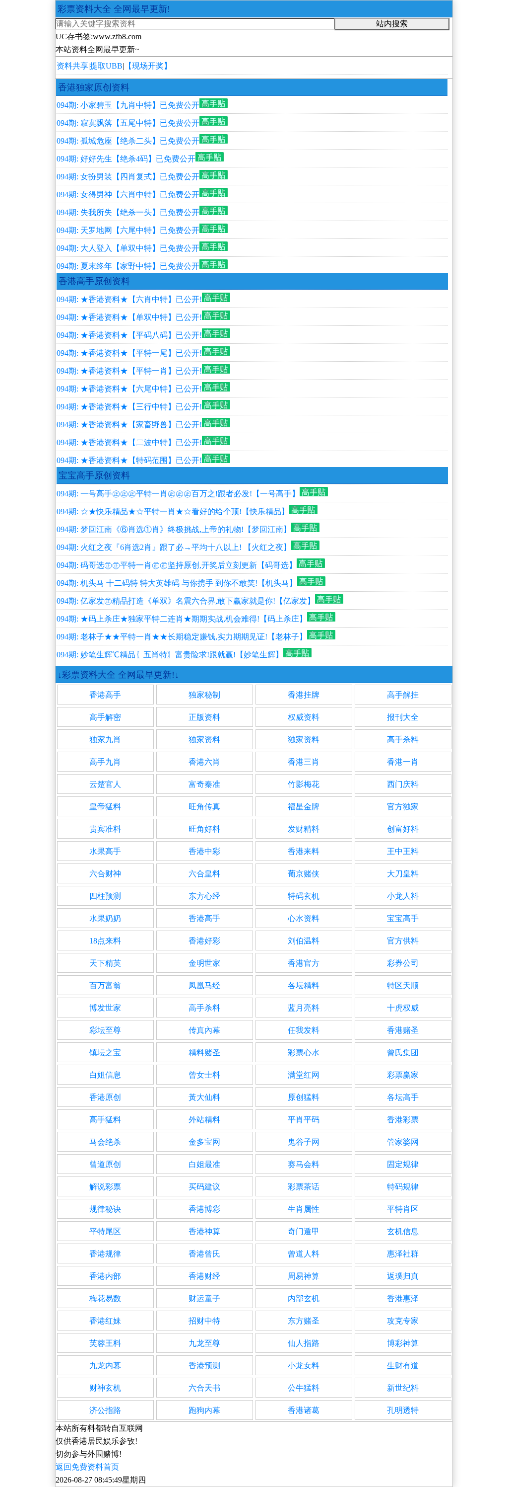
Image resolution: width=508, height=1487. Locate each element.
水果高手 (105, 851)
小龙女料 (303, 1365)
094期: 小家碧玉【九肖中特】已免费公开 (128, 105)
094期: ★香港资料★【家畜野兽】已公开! (129, 424)
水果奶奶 (105, 918)
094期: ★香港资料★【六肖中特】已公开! (129, 299)
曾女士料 (204, 1075)
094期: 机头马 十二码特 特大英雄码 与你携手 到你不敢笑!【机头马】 (177, 583)
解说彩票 (105, 1186)
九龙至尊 (204, 1343)
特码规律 (403, 1186)
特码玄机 (303, 896)
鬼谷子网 (303, 1142)
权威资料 (303, 717)
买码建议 (204, 1186)
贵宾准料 (105, 829)
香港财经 (204, 1276)
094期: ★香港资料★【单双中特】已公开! (129, 317)
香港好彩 (204, 941)
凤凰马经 (204, 985)
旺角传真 (204, 806)
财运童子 (204, 1298)
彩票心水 (303, 1052)
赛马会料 (303, 1164)
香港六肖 (204, 762)
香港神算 (204, 1231)
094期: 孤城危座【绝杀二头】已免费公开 (128, 141)
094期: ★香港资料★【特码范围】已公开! (129, 460)
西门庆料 (403, 784)
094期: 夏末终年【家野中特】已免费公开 (128, 266)
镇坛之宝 (105, 1052)
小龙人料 (403, 896)
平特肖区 (403, 1209)
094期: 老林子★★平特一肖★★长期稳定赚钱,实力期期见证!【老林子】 (182, 636)
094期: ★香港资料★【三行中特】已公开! (129, 406)
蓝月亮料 (303, 1008)
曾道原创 (105, 1164)
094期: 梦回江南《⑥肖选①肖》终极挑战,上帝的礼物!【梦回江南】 (174, 529)
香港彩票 (403, 1119)
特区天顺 (403, 985)
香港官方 (303, 963)
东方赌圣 (303, 1321)
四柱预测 (105, 896)
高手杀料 (403, 739)
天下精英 (105, 963)
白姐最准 (204, 1164)
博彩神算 (403, 1343)
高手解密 (105, 717)
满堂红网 (303, 1075)
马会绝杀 (105, 1142)
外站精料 (204, 1119)
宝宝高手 (403, 918)
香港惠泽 (403, 1298)
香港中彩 (204, 851)
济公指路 (105, 1410)
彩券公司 (403, 963)
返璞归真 (403, 1276)
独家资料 (204, 739)
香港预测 (204, 1365)
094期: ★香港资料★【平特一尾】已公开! (129, 353)
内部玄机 (303, 1298)
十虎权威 (403, 1008)
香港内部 (105, 1276)
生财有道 (403, 1365)
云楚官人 (105, 784)
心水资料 (303, 918)
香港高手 (105, 695)
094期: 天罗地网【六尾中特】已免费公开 (128, 230)
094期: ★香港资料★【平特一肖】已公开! (129, 371)
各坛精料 (303, 985)
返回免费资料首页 (87, 1467)
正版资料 (204, 717)
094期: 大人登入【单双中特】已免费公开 (128, 248)
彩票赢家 (403, 1075)
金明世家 (204, 963)
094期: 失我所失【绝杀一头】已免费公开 (128, 212)
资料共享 (72, 66)
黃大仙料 (204, 1097)
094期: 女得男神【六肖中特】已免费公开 (128, 194)
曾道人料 (303, 1254)
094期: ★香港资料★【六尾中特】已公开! (129, 389)
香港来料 (303, 851)
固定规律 (403, 1164)
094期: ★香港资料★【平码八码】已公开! (129, 335)
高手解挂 (403, 695)
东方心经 (204, 896)
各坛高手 (403, 1097)
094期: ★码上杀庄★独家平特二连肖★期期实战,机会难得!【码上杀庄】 (182, 619)
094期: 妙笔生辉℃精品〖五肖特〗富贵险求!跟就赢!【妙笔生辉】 (170, 654)
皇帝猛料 (105, 806)
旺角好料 (204, 829)
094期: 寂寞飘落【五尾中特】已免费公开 (128, 123)
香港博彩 (204, 1209)
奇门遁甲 (303, 1231)
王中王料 (403, 851)
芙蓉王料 (105, 1343)
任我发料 (303, 1030)
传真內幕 (204, 1030)
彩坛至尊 (105, 1030)
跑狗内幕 (204, 1410)
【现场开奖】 (148, 66)
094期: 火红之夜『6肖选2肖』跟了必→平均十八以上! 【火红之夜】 (174, 547)
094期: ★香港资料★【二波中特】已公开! (129, 442)
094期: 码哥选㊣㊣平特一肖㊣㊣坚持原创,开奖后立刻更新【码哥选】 (177, 565)
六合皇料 (204, 873)
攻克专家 (403, 1321)
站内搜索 (392, 23)
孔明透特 (403, 1410)
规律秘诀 (105, 1209)
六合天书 (204, 1388)
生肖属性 (303, 1209)
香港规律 (105, 1254)
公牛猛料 (303, 1388)
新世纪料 (403, 1388)
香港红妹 (105, 1321)
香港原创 (105, 1097)
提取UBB (106, 66)
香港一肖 (403, 762)
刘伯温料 (303, 941)
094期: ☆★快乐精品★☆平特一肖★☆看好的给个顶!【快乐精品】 (173, 511)
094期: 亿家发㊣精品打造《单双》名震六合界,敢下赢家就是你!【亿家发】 (186, 601)
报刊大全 (403, 717)
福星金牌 (303, 806)
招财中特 (204, 1321)
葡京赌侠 (303, 873)
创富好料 (403, 829)
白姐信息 (105, 1075)
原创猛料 (303, 1097)
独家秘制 (204, 695)
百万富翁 (105, 985)
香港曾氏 (204, 1254)
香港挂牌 (303, 695)
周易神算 (303, 1276)
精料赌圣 (204, 1052)
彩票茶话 (303, 1186)
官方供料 (403, 941)
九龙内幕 (105, 1365)
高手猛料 (105, 1119)
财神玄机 (105, 1388)
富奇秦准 (204, 784)
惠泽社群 (403, 1254)
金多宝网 (204, 1142)
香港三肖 (303, 762)
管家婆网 (403, 1142)
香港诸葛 (303, 1410)
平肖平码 (303, 1119)
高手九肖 (105, 762)
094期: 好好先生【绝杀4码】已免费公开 (126, 159)
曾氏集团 (403, 1052)
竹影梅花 (303, 784)
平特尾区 (105, 1231)
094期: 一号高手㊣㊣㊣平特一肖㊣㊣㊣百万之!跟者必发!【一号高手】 (178, 493)
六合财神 (105, 873)
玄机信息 (403, 1231)
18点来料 (105, 941)
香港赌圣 (403, 1030)
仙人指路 (303, 1343)
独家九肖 (105, 739)
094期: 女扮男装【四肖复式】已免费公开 (128, 176)
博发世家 (105, 1008)
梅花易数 (105, 1298)
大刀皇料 (403, 873)
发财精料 (303, 829)
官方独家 (403, 806)
